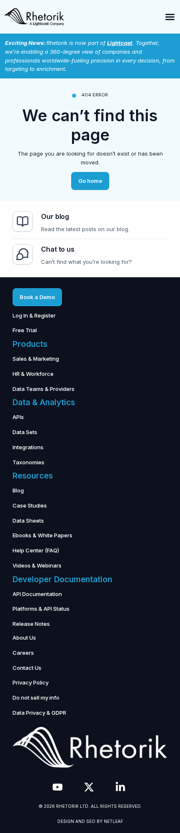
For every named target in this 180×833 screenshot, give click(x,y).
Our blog (55, 216)
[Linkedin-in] (120, 787)
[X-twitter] (89, 787)
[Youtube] (57, 787)
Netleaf (113, 821)
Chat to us (58, 249)
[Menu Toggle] (170, 17)
